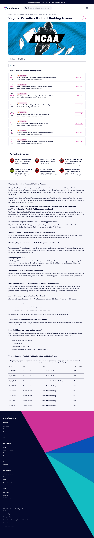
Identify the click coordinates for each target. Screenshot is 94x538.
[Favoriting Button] (84, 18)
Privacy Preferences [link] (8, 526)
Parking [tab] (21, 59)
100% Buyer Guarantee (54, 2)
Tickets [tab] (12, 59)
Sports (16, 14)
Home (10, 14)
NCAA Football (24, 14)
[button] (12, 65)
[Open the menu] (87, 8)
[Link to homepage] (12, 8)
